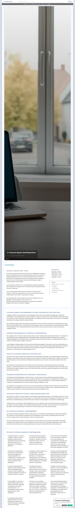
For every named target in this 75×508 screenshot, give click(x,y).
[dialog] (64, 502)
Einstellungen (58, 505)
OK (70, 505)
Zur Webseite (55, 292)
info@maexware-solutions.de (58, 290)
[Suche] (33, 1)
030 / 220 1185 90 (56, 288)
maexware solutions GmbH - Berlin (17, 270)
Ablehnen (64, 505)
